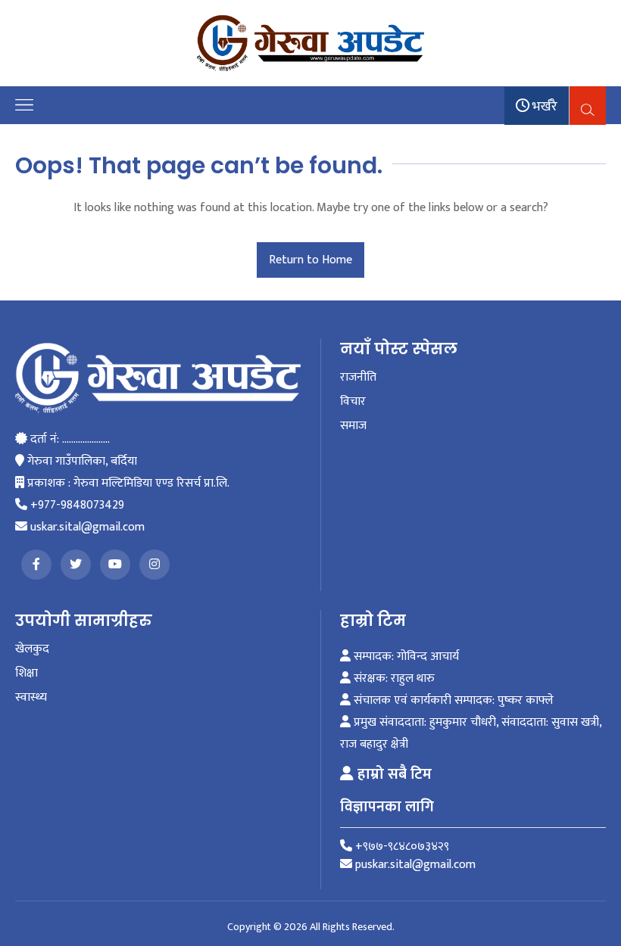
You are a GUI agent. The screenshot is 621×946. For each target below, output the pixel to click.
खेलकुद (32, 649)
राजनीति (358, 378)
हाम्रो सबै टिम (393, 774)
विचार (353, 402)
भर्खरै (543, 106)
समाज (353, 426)
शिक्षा (26, 673)
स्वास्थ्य (31, 698)
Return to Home (310, 260)
